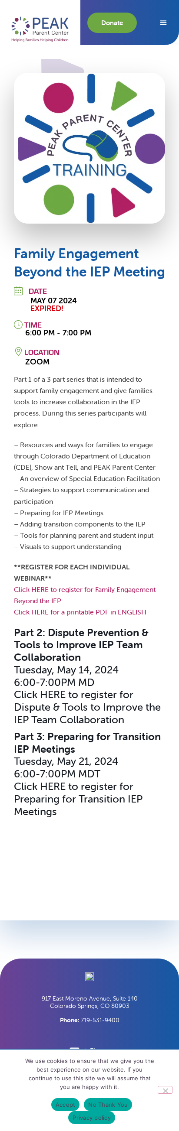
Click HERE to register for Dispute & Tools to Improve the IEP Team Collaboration (87, 707)
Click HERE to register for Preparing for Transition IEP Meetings (78, 799)
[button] (40, 29)
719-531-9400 (89, 1020)
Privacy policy (92, 1117)
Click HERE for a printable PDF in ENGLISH (80, 612)
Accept (66, 1104)
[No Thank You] (165, 1090)
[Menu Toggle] (163, 22)
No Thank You (108, 1104)
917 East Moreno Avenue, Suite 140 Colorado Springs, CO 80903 (90, 1002)
